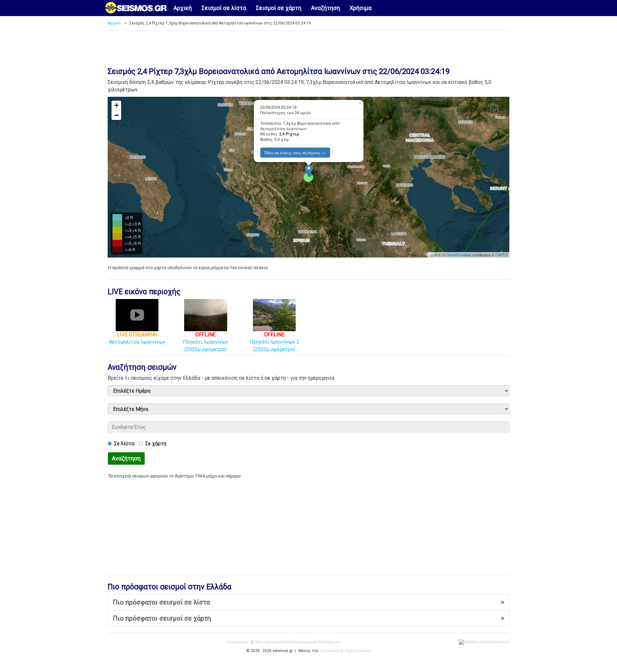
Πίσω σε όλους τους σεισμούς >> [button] (295, 152)
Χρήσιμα (360, 8)
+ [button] (116, 105)
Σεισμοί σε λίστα (223, 8)
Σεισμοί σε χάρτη (278, 8)
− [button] (116, 115)
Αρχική (183, 8)
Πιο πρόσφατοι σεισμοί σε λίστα (308, 602)
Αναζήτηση (325, 8)
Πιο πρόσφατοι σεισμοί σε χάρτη (308, 618)
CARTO (501, 254)
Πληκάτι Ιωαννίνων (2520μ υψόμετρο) (205, 341)
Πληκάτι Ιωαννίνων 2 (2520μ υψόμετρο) (274, 341)
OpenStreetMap (458, 254)
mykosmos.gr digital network (345, 650)
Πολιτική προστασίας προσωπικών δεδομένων (297, 642)
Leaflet (434, 254)
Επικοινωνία (238, 642)
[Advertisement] (308, 46)
